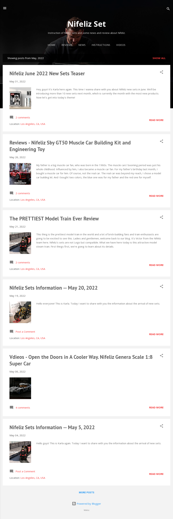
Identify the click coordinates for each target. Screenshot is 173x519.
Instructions (101, 45)
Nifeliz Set (86, 24)
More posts (86, 492)
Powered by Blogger (88, 503)
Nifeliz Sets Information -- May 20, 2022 (53, 287)
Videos (120, 45)
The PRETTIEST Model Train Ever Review (54, 218)
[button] (161, 72)
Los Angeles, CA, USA (32, 124)
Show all (159, 58)
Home (51, 45)
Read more (156, 120)
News (81, 45)
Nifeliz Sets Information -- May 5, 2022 (52, 427)
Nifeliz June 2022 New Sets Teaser (47, 73)
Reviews (66, 45)
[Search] (168, 9)
